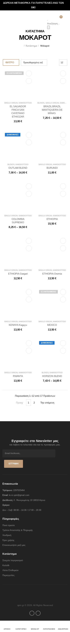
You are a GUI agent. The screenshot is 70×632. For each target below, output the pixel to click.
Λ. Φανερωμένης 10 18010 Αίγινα (29, 500)
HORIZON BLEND (52, 376)
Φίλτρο (9, 62)
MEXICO (52, 325)
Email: (5, 495)
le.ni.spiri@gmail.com (19, 495)
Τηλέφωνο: (7, 490)
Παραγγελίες (8, 575)
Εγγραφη (13, 463)
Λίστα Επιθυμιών (10, 570)
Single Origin (11, 103)
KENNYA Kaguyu (18, 325)
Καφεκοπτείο (25, 103)
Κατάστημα (31, 45)
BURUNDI (52, 167)
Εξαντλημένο (14, 73)
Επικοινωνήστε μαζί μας (13, 545)
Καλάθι (5, 565)
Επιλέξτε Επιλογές (63, 73)
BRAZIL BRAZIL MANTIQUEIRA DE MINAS (52, 110)
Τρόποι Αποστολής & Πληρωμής (17, 530)
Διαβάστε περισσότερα (29, 73)
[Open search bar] (47, 20)
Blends (40, 103)
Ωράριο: (6, 505)
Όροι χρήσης (8, 540)
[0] (58, 18)
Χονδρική (6, 535)
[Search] (48, 27)
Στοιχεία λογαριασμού (12, 560)
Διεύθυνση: (7, 500)
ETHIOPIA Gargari (18, 273)
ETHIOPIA (52, 219)
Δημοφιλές (13, 135)
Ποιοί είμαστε (8, 525)
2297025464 (19, 490)
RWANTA (18, 376)
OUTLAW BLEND (17, 167)
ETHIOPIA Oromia (52, 273)
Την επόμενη (47, 402)
